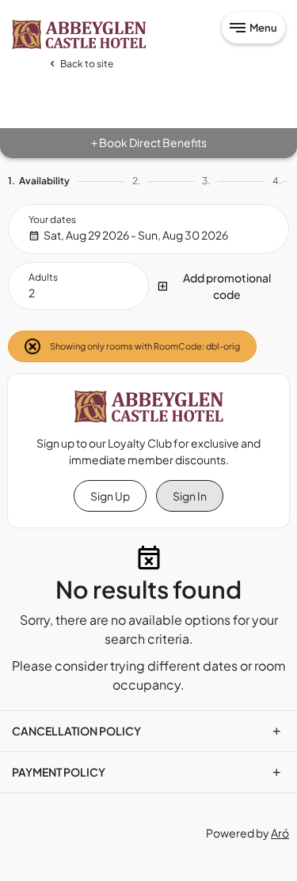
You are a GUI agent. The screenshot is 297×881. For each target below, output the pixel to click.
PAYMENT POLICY (146, 772)
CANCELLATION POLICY (146, 731)
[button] (219, 286)
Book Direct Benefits (149, 142)
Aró (280, 833)
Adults (43, 277)
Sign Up (110, 496)
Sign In (190, 496)
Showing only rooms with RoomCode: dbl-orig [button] (144, 346)
